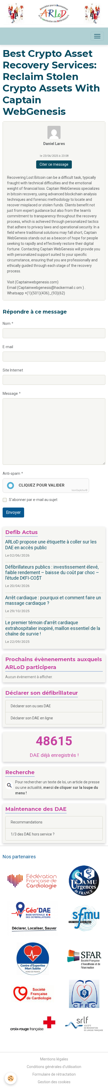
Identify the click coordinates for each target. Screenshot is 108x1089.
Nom (6, 323)
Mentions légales (54, 1059)
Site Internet (13, 370)
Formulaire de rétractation (54, 1074)
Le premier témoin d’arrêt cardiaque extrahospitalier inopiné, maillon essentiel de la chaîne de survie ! (52, 628)
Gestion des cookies (54, 1082)
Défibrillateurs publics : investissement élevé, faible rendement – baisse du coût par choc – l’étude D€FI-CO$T (52, 572)
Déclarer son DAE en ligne (32, 718)
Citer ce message (54, 164)
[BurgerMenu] (97, 36)
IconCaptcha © (79, 490)
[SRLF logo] (84, 1023)
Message (10, 393)
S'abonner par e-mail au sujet (33, 500)
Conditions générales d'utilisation (54, 1067)
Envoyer (13, 512)
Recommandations (26, 822)
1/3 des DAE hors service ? (33, 834)
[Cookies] (11, 1078)
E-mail (8, 347)
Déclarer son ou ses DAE (31, 706)
